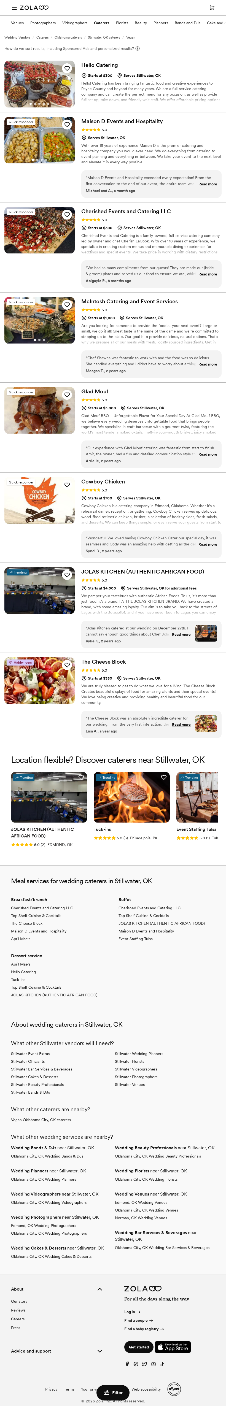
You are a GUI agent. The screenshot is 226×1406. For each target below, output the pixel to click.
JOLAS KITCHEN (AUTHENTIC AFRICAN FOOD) (162, 923)
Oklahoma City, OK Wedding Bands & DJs (47, 1156)
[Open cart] (212, 7)
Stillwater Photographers (136, 1077)
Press (15, 1328)
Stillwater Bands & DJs (30, 1092)
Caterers (101, 23)
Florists (122, 23)
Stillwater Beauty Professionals (37, 1084)
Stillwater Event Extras (30, 1053)
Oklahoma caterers (68, 37)
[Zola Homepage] (34, 8)
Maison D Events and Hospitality (38, 931)
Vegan (130, 37)
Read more (207, 184)
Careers (18, 1319)
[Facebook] (127, 1365)
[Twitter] (144, 1365)
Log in (129, 1312)
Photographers (43, 23)
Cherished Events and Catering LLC (42, 908)
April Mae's (20, 939)
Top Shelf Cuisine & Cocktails (36, 915)
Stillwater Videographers (136, 1069)
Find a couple (136, 1320)
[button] (67, 68)
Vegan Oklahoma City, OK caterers (41, 1120)
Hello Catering (23, 972)
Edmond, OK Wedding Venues (141, 1202)
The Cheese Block (26, 923)
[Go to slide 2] (35, 104)
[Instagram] (153, 1365)
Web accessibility (146, 1389)
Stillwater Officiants (28, 1061)
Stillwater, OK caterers (104, 37)
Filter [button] (117, 1392)
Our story (19, 1301)
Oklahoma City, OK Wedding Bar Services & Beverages (162, 1247)
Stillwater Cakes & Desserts (34, 1077)
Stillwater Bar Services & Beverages (41, 1069)
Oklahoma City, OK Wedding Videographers (49, 1202)
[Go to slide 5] (48, 104)
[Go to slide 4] (44, 104)
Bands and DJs (187, 23)
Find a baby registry (141, 1329)
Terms (69, 1389)
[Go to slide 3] (39, 104)
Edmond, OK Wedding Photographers (43, 1225)
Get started (139, 1347)
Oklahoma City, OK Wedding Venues (146, 1210)
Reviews (18, 1310)
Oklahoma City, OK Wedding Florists (146, 1179)
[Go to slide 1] (30, 104)
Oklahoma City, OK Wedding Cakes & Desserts (51, 1256)
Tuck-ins (18, 979)
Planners (161, 23)
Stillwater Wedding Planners (139, 1053)
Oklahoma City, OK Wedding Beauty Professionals (158, 1156)
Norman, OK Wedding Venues (141, 1218)
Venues (17, 23)
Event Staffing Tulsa (136, 939)
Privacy (51, 1389)
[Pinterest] (136, 1365)
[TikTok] (162, 1365)
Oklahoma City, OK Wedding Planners (43, 1179)
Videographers (74, 23)
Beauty (141, 23)
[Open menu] (14, 7)
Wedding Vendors (17, 37)
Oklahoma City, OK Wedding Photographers (49, 1233)
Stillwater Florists (129, 1061)
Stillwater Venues (130, 1084)
